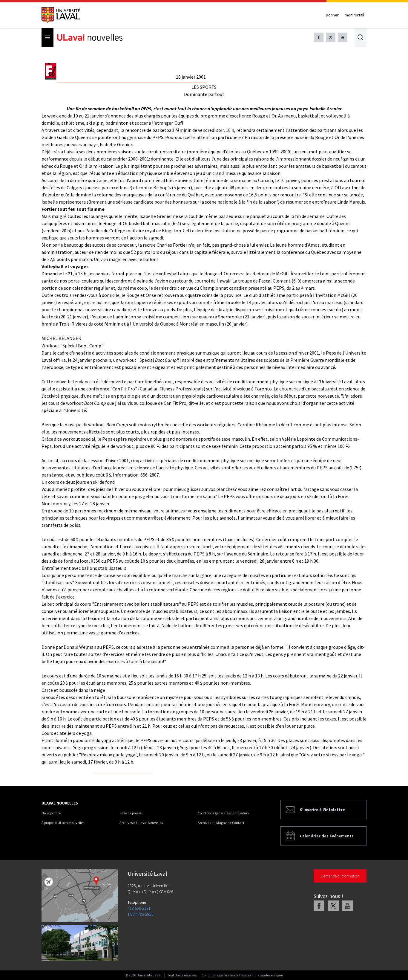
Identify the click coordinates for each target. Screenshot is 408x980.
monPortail (354, 15)
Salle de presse (130, 813)
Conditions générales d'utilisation (223, 813)
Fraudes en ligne (270, 975)
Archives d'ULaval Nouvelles (141, 822)
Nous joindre (51, 813)
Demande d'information (340, 876)
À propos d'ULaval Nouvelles (63, 822)
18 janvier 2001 (191, 77)
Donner (332, 15)
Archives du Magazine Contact (221, 822)
